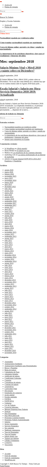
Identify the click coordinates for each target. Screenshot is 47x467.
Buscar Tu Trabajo (6, 17)
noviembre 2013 (10, 282)
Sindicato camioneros (12, 430)
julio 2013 (8, 290)
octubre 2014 (9, 259)
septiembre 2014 (10, 261)
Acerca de (8, 5)
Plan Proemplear (10, 414)
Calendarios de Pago (12, 372)
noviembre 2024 (10, 180)
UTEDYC (8, 443)
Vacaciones (9, 445)
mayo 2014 (9, 270)
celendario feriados (11, 374)
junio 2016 (8, 220)
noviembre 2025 (10, 176)
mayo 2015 (9, 245)
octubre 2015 (9, 234)
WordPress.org (10, 460)
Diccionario (9, 391)
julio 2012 (8, 313)
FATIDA (8, 399)
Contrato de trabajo (11, 384)
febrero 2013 (9, 299)
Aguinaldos (9, 362)
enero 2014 (9, 278)
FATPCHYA (9, 401)
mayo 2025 (9, 178)
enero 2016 (9, 230)
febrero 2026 (9, 174)
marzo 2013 (9, 297)
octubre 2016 (9, 214)
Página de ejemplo (11, 7)
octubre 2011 (9, 332)
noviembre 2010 (10, 353)
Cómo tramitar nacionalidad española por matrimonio (21, 43)
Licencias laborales (11, 407)
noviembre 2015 (10, 232)
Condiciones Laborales (13, 378)
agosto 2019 (9, 197)
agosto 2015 (9, 238)
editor (2, 76)
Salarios (7, 422)
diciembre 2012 (10, 303)
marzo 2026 (9, 172)
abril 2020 (8, 195)
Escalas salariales (11, 397)
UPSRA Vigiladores (12, 441)
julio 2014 (8, 265)
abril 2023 (8, 184)
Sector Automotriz (11, 424)
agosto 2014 (9, 263)
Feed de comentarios (12, 458)
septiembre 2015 (10, 236)
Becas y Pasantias (11, 368)
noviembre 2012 (10, 305)
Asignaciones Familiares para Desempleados (21, 366)
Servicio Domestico (12, 426)
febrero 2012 (9, 324)
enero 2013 (9, 301)
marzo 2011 (9, 344)
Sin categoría (9, 428)
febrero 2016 (9, 228)
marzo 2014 (9, 274)
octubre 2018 (9, 199)
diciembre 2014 (10, 255)
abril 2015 (8, 247)
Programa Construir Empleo (15, 418)
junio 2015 (8, 243)
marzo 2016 (9, 226)
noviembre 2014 (10, 257)
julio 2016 (8, 218)
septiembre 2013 (10, 286)
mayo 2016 (9, 222)
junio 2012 (8, 315)
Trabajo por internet (12, 438)
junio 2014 (8, 267)
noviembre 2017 (10, 203)
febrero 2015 (9, 251)
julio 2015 (8, 241)
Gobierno (8, 403)
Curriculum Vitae (11, 389)
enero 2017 (9, 211)
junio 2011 (8, 338)
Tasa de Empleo (10, 434)
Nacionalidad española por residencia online (17, 38)
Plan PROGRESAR (12, 416)
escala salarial (9, 395)
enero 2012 (9, 326)
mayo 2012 (9, 317)
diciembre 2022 (10, 187)
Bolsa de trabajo (10, 370)
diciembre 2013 (10, 280)
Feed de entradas (11, 456)
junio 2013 (8, 292)
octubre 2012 (9, 307)
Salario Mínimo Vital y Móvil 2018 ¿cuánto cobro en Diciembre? (20, 69)
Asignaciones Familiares (13, 364)
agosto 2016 (9, 216)
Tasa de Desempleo (12, 432)
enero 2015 (9, 253)
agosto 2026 (9, 170)
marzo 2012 (9, 321)
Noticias (7, 411)
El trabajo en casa (23, 151)
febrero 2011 (9, 346)
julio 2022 (8, 189)
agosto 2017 (9, 207)
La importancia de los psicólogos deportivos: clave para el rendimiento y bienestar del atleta (22, 55)
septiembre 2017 (10, 205)
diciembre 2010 (10, 350)
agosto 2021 (9, 191)
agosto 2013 (9, 288)
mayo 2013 (9, 294)
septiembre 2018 (10, 201)
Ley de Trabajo (10, 405)
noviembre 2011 (10, 330)
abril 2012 (8, 319)
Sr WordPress (9, 149)
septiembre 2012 (10, 309)
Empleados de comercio (13, 393)
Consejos (8, 380)
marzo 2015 (9, 249)
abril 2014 (8, 272)
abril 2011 (8, 342)
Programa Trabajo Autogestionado (17, 420)
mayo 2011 (9, 340)
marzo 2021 (9, 193)
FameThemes (5, 466)
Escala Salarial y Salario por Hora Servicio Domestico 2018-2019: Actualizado (20, 91)
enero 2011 (9, 348)
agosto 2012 (9, 311)
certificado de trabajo (12, 376)
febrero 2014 (9, 276)
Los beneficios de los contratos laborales (27, 153)
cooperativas (9, 387)
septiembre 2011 (10, 334)
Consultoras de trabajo (13, 382)
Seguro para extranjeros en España (17, 139)
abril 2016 (8, 224)
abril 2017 (8, 209)
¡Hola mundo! (22, 149)
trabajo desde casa (11, 436)
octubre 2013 (9, 284)
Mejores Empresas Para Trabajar (16, 409)
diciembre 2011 (10, 328)
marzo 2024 (9, 182)
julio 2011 (8, 336)
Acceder (8, 454)
